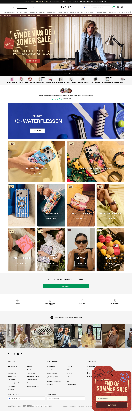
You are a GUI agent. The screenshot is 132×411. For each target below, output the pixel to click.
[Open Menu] (9, 7)
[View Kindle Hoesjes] (71, 79)
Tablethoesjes (63, 12)
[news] (113, 7)
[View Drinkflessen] (40, 79)
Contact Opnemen (52, 369)
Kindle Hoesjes (74, 12)
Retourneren (50, 388)
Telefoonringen (29, 12)
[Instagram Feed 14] (42, 336)
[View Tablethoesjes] (60, 79)
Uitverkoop (11, 389)
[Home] (66, 7)
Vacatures (50, 384)
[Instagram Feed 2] (90, 336)
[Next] (129, 12)
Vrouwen (22, 7)
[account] (118, 7)
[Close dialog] (112, 375)
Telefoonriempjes (114, 12)
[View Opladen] (21, 79)
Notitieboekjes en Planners (15, 383)
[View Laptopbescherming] (83, 79)
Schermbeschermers (33, 386)
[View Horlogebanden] (95, 79)
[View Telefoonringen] (30, 79)
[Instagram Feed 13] (18, 336)
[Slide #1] (69, 67)
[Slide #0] (63, 67)
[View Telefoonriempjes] (107, 79)
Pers (68, 376)
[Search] (13, 7)
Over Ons (69, 366)
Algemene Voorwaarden (69, 406)
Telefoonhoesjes (9, 12)
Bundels (29, 383)
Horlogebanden (101, 12)
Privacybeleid (80, 406)
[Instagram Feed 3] (113, 336)
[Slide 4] (66, 43)
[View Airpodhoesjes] (50, 79)
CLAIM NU (112, 405)
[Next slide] (123, 80)
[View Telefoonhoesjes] (12, 79)
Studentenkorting (52, 373)
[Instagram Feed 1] (66, 336)
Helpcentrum (70, 369)
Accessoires (11, 386)
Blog (68, 381)
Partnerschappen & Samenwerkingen (52, 377)
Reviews (69, 373)
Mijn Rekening (51, 366)
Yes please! (66, 286)
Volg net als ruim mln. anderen (68, 317)
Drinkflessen (40, 12)
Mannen (32, 7)
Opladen (19, 12)
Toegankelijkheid (71, 384)
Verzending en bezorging (54, 381)
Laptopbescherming (87, 12)
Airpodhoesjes (51, 12)
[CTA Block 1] (66, 121)
